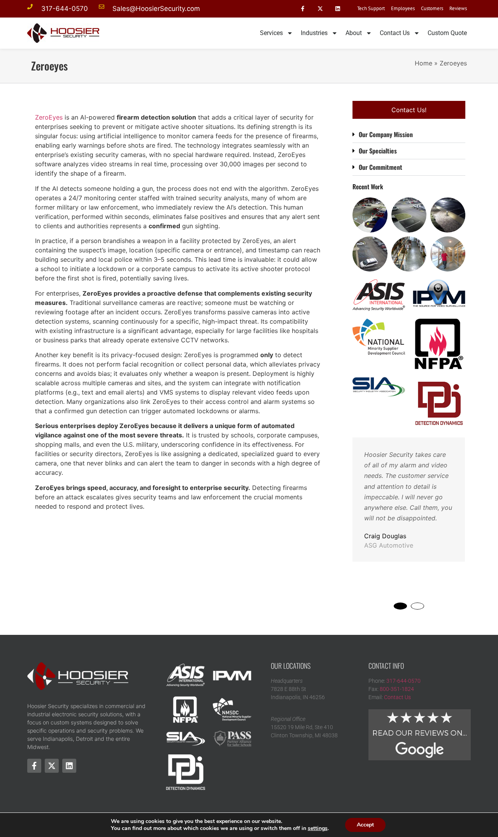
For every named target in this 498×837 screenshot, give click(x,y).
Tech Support (371, 8)
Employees (403, 8)
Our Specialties (378, 150)
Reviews (458, 8)
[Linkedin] (337, 9)
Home (423, 63)
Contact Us (395, 33)
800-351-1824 (397, 689)
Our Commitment (380, 167)
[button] (408, 135)
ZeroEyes (49, 117)
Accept (365, 824)
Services (271, 33)
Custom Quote (447, 33)
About (353, 33)
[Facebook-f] (303, 9)
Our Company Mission (386, 134)
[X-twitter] (320, 9)
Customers (432, 8)
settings (318, 828)
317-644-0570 (403, 681)
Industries (314, 33)
